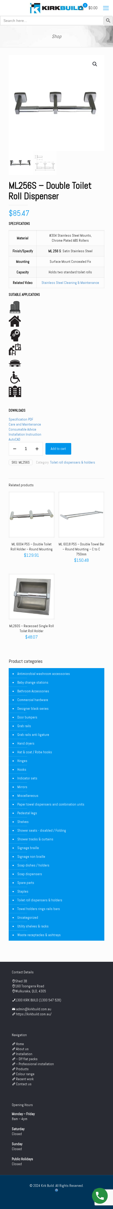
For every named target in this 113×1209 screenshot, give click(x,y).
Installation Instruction (25, 434)
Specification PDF (21, 419)
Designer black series (33, 708)
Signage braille (28, 848)
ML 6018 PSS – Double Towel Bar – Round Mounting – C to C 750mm (81, 549)
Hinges (22, 761)
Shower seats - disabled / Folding (41, 830)
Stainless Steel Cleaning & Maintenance (70, 282)
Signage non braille (31, 856)
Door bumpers (27, 717)
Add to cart (58, 448)
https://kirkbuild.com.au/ (34, 1014)
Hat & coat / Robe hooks (34, 752)
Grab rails (24, 726)
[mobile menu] (105, 7)
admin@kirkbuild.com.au (33, 1009)
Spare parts (25, 882)
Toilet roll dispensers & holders (72, 462)
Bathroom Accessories (33, 691)
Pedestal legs (27, 813)
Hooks (21, 769)
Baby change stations (32, 682)
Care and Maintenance (25, 424)
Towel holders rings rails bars (38, 909)
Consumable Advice (22, 429)
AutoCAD (14, 439)
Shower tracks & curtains (35, 839)
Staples (22, 891)
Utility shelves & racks (33, 926)
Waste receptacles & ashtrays (39, 935)
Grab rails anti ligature (33, 734)
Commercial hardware (32, 700)
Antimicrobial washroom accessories (43, 674)
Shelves (23, 822)
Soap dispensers (29, 874)
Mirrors (22, 787)
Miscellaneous (27, 795)
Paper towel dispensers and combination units (50, 804)
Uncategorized (27, 917)
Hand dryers (25, 743)
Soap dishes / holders (33, 865)
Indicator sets (27, 778)
